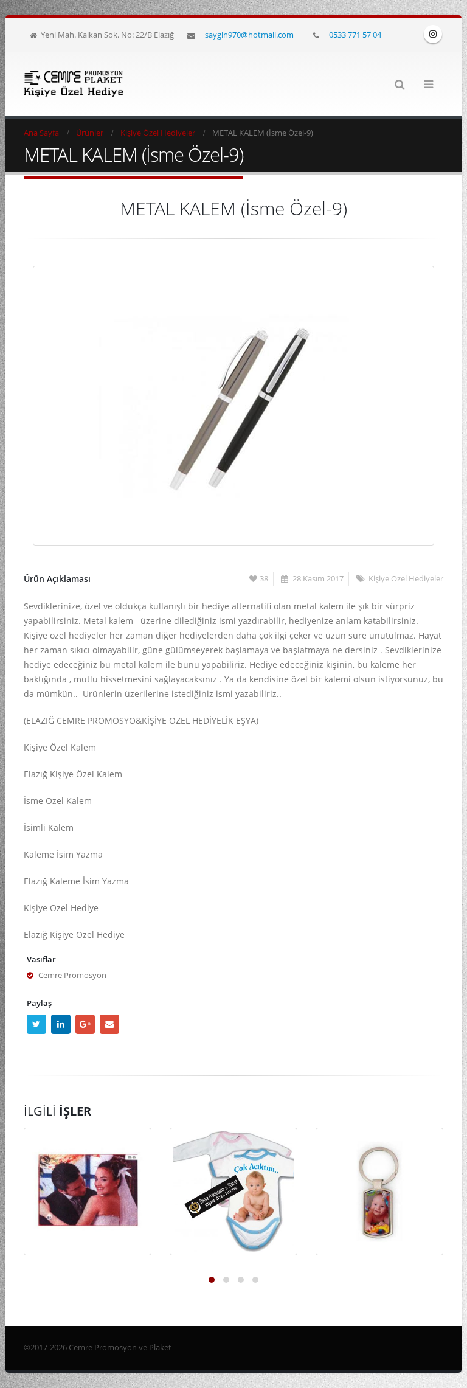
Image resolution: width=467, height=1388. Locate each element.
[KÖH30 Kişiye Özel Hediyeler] (379, 1191)
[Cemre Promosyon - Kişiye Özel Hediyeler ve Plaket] (73, 84)
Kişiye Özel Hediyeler (405, 579)
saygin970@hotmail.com (249, 34)
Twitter (36, 1024)
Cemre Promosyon (72, 975)
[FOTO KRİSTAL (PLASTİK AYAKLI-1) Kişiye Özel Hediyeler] (87, 1191)
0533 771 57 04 (355, 34)
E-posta (109, 1024)
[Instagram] (433, 34)
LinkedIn (61, 1024)
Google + (85, 1024)
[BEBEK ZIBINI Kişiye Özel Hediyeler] (233, 1191)
